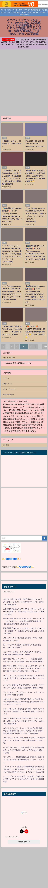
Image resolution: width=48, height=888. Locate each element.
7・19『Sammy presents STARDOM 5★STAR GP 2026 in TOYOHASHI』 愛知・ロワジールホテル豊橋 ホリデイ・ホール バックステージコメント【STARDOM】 (12, 254)
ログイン (6, 378)
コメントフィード (9, 389)
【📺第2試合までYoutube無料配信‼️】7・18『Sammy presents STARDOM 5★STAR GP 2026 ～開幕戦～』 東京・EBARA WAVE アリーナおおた (35, 294)
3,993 (44, 346)
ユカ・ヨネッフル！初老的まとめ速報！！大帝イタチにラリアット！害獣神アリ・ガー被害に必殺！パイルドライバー (23, 711)
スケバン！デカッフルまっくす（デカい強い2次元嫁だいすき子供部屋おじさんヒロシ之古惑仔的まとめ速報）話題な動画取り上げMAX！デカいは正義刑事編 (23, 730)
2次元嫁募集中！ (24, 841)
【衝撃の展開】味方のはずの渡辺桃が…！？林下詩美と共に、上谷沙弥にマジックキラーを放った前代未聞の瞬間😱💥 (35, 176)
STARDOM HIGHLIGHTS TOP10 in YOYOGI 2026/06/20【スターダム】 (35, 143)
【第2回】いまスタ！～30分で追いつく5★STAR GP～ (11, 143)
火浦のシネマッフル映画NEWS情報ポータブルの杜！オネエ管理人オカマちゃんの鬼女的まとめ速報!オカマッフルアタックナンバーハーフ (24, 701)
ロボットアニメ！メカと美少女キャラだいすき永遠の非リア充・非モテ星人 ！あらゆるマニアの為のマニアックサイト (24, 678)
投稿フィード (7, 383)
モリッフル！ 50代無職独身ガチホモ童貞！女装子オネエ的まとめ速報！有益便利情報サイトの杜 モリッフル (23, 759)
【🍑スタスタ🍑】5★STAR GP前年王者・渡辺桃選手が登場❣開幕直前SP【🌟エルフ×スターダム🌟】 (35, 332)
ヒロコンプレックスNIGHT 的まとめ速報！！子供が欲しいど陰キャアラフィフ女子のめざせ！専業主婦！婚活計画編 (24, 778)
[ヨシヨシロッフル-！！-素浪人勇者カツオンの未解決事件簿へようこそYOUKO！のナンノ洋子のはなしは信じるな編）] (23, 750)
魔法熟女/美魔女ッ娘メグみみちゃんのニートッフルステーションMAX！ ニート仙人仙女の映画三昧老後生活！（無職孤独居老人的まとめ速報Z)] (24, 621)
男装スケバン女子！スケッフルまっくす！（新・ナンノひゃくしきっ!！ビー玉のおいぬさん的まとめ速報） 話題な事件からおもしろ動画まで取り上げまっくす (24, 668)
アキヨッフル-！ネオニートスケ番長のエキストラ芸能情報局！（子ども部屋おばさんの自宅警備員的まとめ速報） (24, 740)
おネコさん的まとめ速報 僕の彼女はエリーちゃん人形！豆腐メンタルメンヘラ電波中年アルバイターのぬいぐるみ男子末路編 (23, 601)
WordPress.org (8, 394)
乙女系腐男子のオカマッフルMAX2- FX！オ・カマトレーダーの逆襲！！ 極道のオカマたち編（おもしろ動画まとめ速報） (24, 611)
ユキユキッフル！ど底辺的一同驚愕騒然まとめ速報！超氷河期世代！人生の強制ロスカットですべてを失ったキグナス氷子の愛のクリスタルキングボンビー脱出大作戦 (23, 769)
